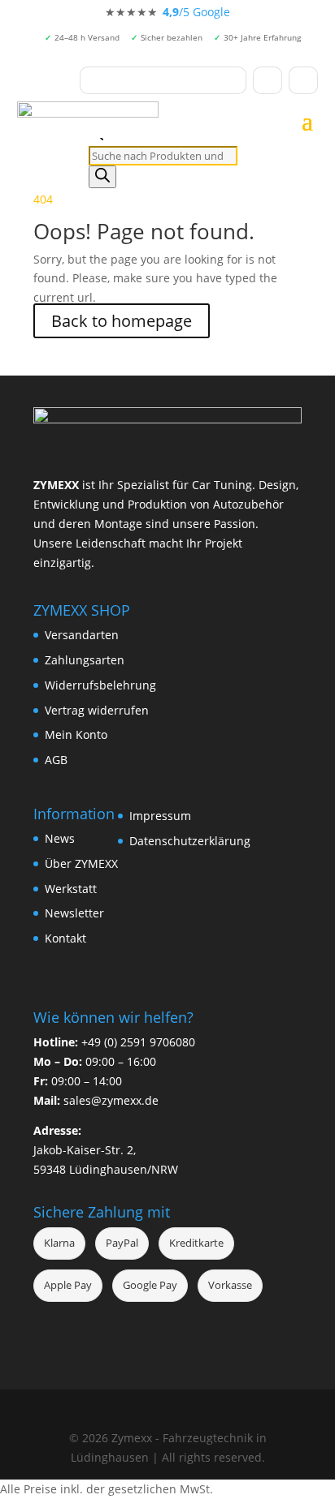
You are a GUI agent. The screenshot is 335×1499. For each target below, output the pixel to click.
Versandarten (82, 634)
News (60, 838)
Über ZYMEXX (81, 863)
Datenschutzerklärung (189, 840)
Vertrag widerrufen (97, 710)
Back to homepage (121, 321)
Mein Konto (76, 734)
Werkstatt (71, 888)
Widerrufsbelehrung (100, 685)
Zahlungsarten (84, 660)
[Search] (102, 176)
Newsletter (74, 913)
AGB (56, 759)
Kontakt (65, 938)
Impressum (160, 815)
